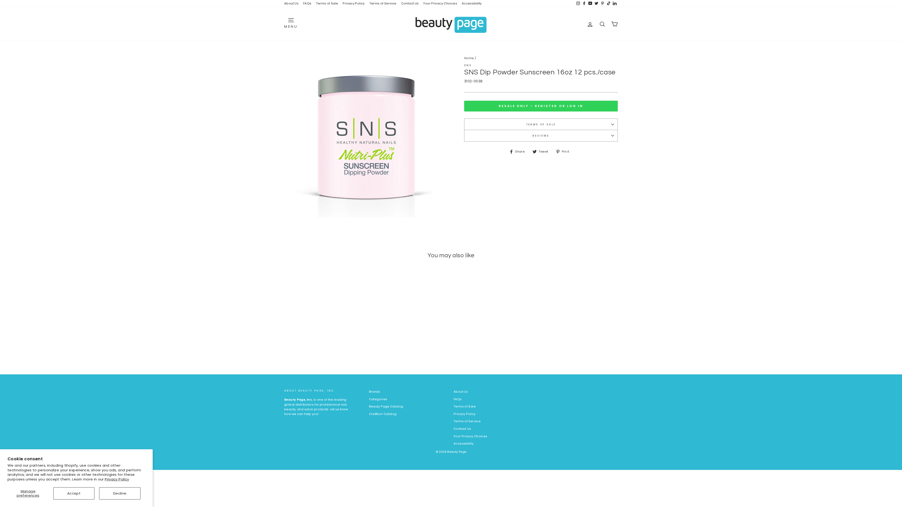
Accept (74, 493)
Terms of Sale (327, 3)
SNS (468, 65)
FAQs (307, 3)
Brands (374, 392)
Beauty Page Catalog (386, 406)
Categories (378, 399)
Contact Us (410, 3)
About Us (291, 3)
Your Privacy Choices (440, 3)
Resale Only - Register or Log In (541, 106)
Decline (120, 493)
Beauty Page (456, 452)
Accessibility (472, 3)
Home (469, 58)
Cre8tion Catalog (383, 414)
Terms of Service (383, 3)
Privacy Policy (117, 479)
